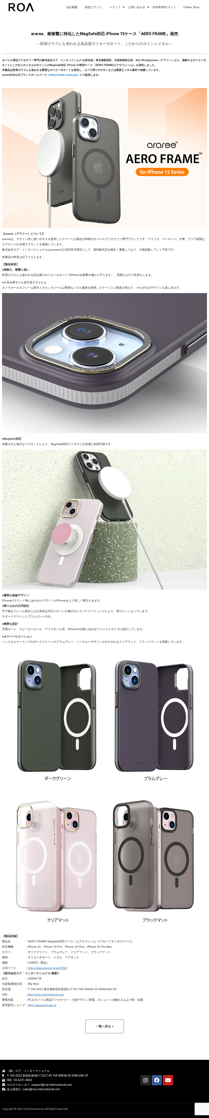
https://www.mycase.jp (42, 1005)
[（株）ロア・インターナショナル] (22, 7)
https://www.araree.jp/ (63, 74)
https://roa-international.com (46, 994)
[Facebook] (157, 1080)
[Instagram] (145, 1080)
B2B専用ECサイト (164, 7)
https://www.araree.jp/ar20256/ (47, 968)
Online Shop (191, 7)
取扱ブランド (93, 7)
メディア (115, 7)
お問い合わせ (136, 7)
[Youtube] (168, 1080)
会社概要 (72, 7)
